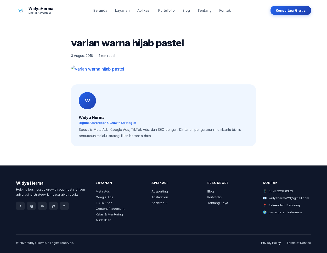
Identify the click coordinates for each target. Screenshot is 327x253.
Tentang (204, 10)
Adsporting (160, 191)
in (42, 206)
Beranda (100, 10)
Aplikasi (144, 10)
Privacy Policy (271, 243)
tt (64, 206)
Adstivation (160, 197)
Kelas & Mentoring (109, 214)
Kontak (225, 10)
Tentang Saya (217, 203)
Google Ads (104, 197)
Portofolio (166, 10)
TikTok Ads (104, 203)
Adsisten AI (160, 203)
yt (53, 206)
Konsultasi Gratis (291, 10)
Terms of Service (299, 243)
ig (31, 206)
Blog (186, 10)
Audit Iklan (103, 220)
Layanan (122, 10)
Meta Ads (103, 191)
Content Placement (110, 208)
